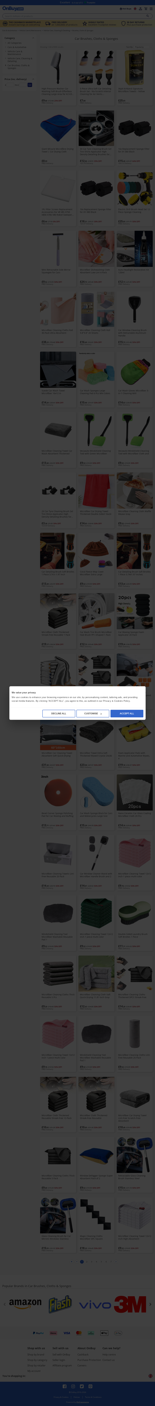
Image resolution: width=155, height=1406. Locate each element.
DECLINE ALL (58, 713)
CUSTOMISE (91, 713)
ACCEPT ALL (127, 713)
